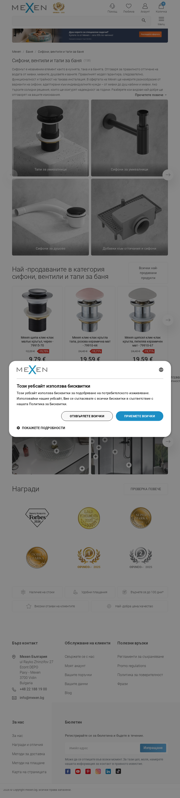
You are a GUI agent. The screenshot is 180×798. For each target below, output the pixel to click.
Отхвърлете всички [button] (87, 416)
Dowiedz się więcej (82, 404)
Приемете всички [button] (139, 416)
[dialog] (90, 399)
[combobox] (161, 370)
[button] (41, 427)
